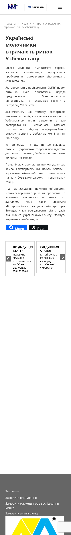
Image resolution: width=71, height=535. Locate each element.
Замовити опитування (21, 498)
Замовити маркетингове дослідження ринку (32, 506)
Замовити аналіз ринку (21, 513)
